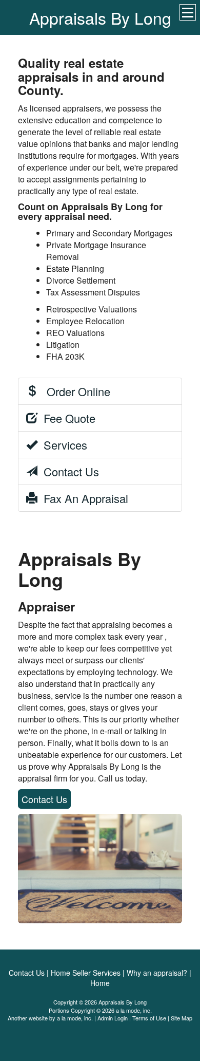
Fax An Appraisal (82, 498)
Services (62, 445)
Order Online (73, 391)
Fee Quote (66, 418)
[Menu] (187, 12)
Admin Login (112, 1018)
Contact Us (68, 471)
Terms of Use (149, 1018)
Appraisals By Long (100, 17)
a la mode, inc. (75, 1018)
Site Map (181, 1018)
